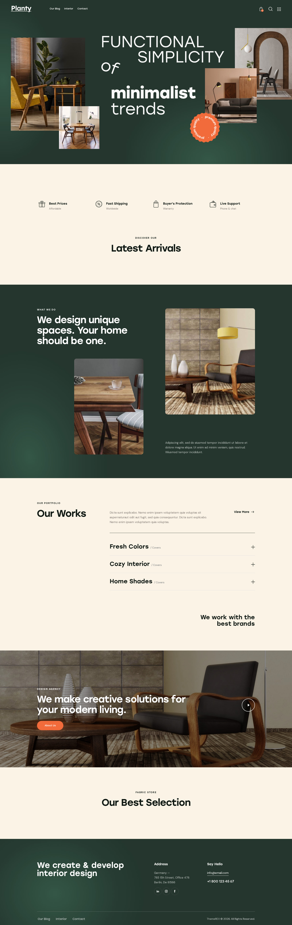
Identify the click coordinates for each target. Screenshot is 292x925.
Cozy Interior (136, 564)
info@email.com (218, 873)
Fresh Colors (135, 546)
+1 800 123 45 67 (220, 881)
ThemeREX (213, 919)
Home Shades (137, 581)
